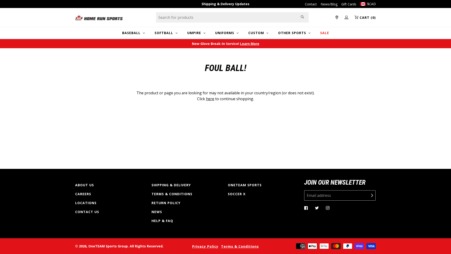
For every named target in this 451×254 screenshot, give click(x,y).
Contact (311, 4)
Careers (83, 194)
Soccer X (236, 194)
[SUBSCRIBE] (369, 195)
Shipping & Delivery (171, 185)
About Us (84, 185)
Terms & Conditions (172, 194)
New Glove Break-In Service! (225, 43)
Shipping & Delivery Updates (225, 4)
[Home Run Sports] (99, 17)
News (157, 212)
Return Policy (166, 203)
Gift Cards (348, 4)
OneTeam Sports (245, 185)
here (210, 98)
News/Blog (329, 4)
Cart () (367, 17)
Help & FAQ (162, 220)
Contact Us (87, 212)
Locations (86, 203)
